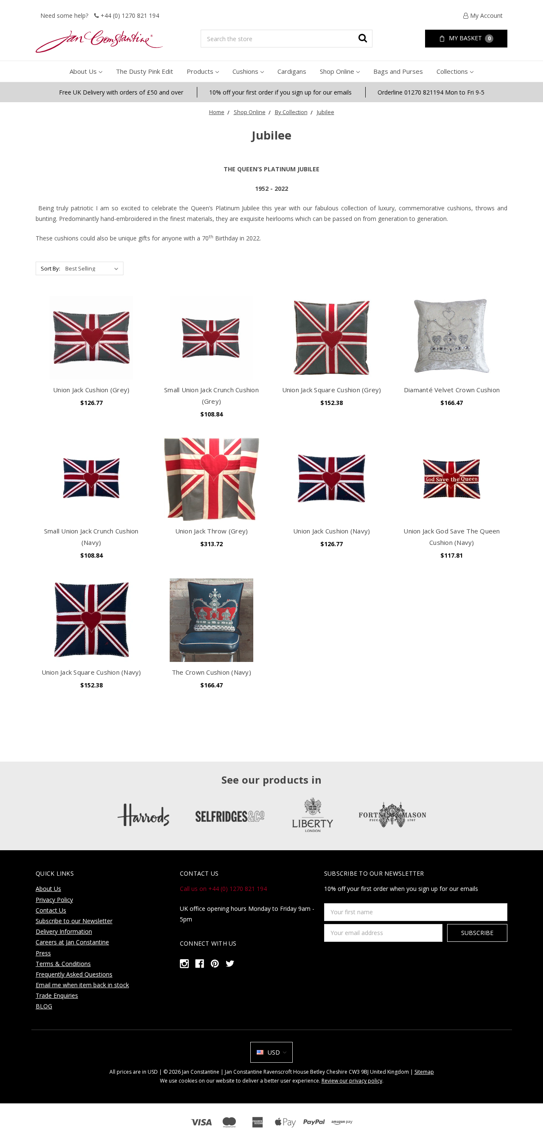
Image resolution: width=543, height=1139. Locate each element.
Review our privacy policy (352, 1080)
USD (274, 1052)
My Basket (469, 38)
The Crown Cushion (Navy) (211, 672)
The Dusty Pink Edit (144, 71)
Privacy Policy (54, 900)
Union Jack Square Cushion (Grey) (331, 389)
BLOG (44, 1006)
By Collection (291, 112)
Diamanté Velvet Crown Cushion (452, 389)
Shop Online (337, 71)
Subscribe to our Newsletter (74, 921)
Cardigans (291, 71)
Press (43, 953)
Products (200, 71)
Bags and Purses (398, 71)
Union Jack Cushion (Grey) (91, 389)
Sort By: (50, 268)
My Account (485, 15)
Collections (452, 71)
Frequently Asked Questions (74, 974)
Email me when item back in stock (82, 985)
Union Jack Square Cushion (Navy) (91, 672)
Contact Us (51, 910)
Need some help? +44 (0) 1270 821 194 (99, 15)
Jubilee (325, 112)
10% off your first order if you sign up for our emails (280, 92)
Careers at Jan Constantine (72, 942)
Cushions (245, 71)
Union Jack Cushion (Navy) (331, 531)
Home (216, 112)
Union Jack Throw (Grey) (211, 531)
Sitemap (424, 1071)
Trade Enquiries (57, 995)
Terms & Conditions (63, 964)
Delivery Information (64, 931)
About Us (83, 71)
